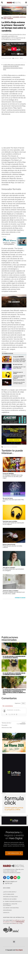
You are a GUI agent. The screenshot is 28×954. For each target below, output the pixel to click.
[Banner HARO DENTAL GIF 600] (14, 244)
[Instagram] (11, 877)
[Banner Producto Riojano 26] (14, 14)
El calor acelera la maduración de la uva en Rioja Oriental (14, 657)
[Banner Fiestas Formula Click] (14, 812)
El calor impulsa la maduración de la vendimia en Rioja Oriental (14, 673)
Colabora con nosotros (11, 907)
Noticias (23, 17)
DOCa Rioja (7, 447)
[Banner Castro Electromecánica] (14, 422)
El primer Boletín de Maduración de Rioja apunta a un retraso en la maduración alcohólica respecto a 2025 (14, 692)
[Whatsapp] (18, 877)
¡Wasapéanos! (7, 910)
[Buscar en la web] (2, 2)
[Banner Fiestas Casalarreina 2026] (14, 751)
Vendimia (14, 447)
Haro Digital (19, 950)
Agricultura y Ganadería (11, 17)
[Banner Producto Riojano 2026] (14, 823)
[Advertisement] (14, 131)
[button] (14, 941)
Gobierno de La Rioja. (17, 923)
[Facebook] (4, 877)
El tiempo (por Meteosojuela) (12, 901)
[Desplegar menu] (26, 2)
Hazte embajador (8, 894)
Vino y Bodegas (8, 18)
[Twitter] (8, 877)
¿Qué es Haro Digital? (9, 891)
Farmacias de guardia (10, 899)
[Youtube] (15, 877)
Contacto (6, 912)
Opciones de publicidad (10, 896)
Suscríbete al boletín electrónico (10, 904)
